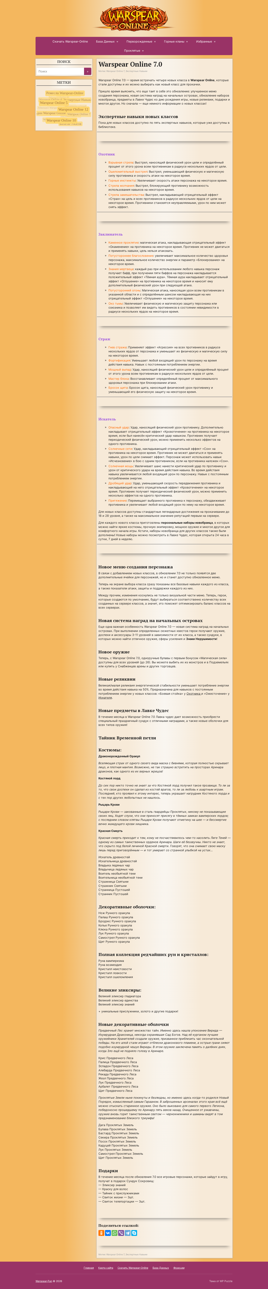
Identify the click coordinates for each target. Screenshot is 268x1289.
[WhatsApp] (114, 1233)
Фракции (179, 1267)
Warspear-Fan (44, 1281)
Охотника (194, 693)
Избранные (204, 41)
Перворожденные (139, 41)
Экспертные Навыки (136, 71)
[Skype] (134, 1233)
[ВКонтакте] (108, 1233)
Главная (89, 1267)
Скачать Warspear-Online (70, 41)
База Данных (105, 41)
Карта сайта (105, 1267)
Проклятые (132, 50)
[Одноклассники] (101, 1233)
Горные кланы (174, 41)
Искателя (105, 697)
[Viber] (121, 1233)
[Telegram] (128, 1233)
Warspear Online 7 (115, 71)
